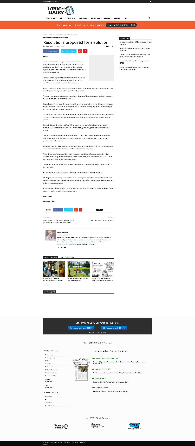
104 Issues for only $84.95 (114, 328)
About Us (49, 364)
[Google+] (62, 247)
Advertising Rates (51, 355)
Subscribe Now (50, 18)
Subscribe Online (51, 373)
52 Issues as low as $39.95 (81, 328)
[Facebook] (147, 1)
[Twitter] (150, 1)
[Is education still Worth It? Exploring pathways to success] (54, 269)
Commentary (53, 37)
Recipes (117, 18)
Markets (71, 18)
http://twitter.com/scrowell (81, 242)
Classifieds (95, 18)
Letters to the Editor (62, 37)
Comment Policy (51, 376)
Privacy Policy (50, 358)
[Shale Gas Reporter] (97, 428)
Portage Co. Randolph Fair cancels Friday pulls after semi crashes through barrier (135, 56)
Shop (126, 18)
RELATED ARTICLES (50, 257)
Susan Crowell (49, 46)
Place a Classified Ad (52, 370)
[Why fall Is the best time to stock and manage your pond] (79, 269)
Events (107, 18)
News (61, 18)
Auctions (83, 18)
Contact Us (49, 367)
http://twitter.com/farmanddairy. (65, 244)
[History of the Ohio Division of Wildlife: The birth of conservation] (103, 269)
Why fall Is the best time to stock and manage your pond (135, 49)
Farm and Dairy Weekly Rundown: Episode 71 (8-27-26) (135, 62)
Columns (46, 37)
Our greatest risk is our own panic (102, 220)
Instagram (49, 402)
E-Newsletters (50, 405)
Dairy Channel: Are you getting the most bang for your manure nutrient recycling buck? (58, 222)
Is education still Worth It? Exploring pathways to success (136, 43)
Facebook (90, 244)
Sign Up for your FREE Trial (121, 25)
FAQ (47, 361)
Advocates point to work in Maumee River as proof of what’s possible (134, 68)
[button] (149, 18)
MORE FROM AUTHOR (67, 257)
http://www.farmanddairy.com (64, 235)
